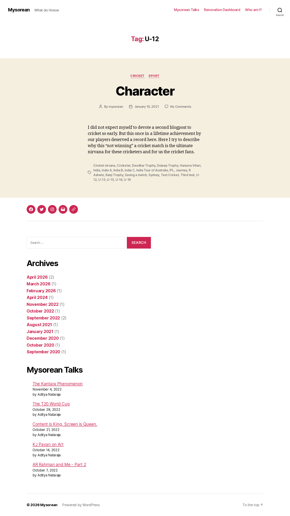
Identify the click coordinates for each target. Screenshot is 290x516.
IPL (171, 170)
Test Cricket (170, 175)
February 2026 (41, 290)
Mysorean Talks (186, 10)
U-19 (127, 180)
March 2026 (38, 283)
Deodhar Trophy (143, 165)
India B (118, 170)
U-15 (110, 180)
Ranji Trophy (114, 175)
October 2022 (40, 311)
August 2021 (39, 324)
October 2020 (40, 345)
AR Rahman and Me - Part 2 (59, 464)
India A (107, 170)
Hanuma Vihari (190, 165)
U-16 (119, 180)
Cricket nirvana (104, 165)
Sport (154, 76)
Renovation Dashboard (222, 10)
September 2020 (43, 351)
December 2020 (43, 338)
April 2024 (37, 297)
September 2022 (43, 318)
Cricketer (123, 165)
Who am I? (253, 10)
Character (145, 90)
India (96, 170)
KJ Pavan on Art (48, 444)
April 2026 (37, 277)
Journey (181, 170)
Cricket (137, 76)
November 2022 (43, 304)
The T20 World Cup (51, 403)
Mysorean (19, 9)
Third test (188, 175)
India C (130, 170)
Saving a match (136, 175)
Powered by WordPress (81, 505)
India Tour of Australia (152, 170)
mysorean (116, 107)
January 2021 (40, 331)
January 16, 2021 (146, 107)
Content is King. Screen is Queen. (65, 424)
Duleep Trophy (167, 165)
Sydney (154, 175)
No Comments (180, 107)
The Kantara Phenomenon (58, 383)
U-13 (101, 180)
